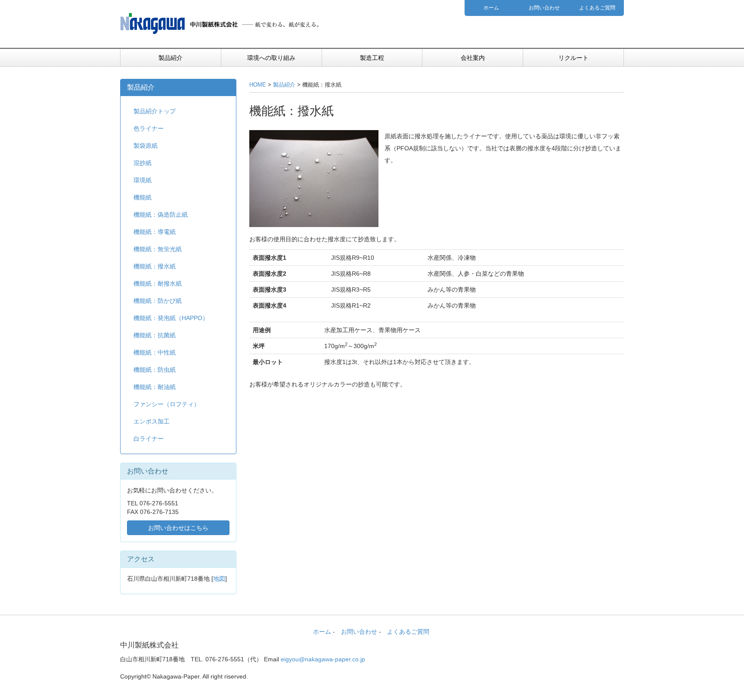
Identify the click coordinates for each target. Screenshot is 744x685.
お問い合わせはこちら (178, 527)
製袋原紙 (145, 145)
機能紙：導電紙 (154, 231)
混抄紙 (142, 162)
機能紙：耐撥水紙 (157, 283)
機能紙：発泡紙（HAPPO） (170, 317)
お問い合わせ (544, 8)
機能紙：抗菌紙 (154, 335)
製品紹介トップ (154, 111)
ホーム (491, 8)
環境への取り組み (271, 57)
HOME (257, 85)
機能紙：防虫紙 (154, 369)
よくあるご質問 (597, 8)
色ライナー (148, 128)
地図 (219, 578)
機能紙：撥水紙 (154, 266)
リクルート (573, 57)
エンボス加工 (151, 421)
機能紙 (142, 197)
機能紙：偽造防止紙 (160, 214)
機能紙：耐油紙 (154, 386)
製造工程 (372, 57)
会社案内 (473, 57)
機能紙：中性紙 (154, 352)
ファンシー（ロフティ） (166, 404)
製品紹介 (170, 57)
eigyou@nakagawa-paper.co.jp (323, 659)
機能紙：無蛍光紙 (157, 249)
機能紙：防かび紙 (157, 300)
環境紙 (142, 180)
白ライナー (148, 438)
